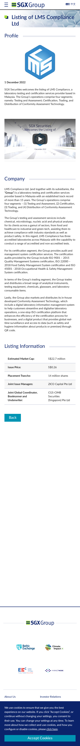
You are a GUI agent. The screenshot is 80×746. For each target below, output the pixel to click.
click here (52, 729)
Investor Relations (50, 696)
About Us (10, 696)
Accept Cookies (40, 738)
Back (12, 417)
